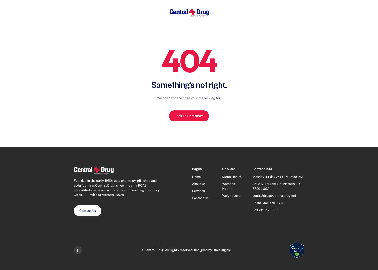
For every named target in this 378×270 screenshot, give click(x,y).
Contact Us (200, 198)
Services (198, 191)
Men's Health (232, 177)
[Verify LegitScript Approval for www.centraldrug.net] (297, 256)
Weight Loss (231, 196)
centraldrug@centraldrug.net (274, 196)
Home (196, 177)
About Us (199, 184)
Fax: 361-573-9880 (266, 210)
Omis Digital (222, 250)
